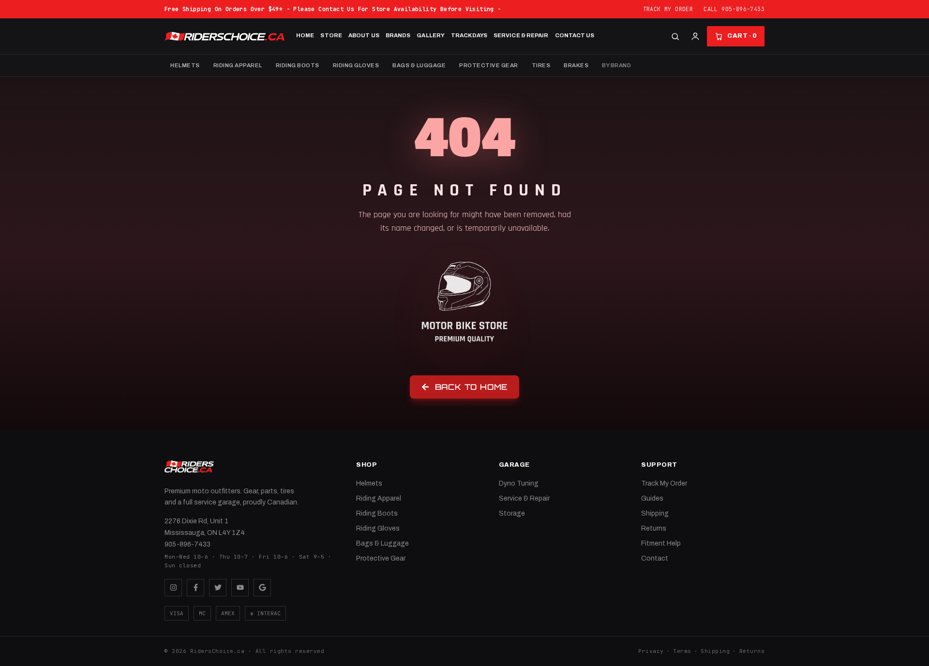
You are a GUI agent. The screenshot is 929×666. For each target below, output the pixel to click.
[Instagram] (173, 587)
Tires (541, 65)
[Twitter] (217, 587)
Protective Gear (488, 65)
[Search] (675, 36)
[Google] (262, 587)
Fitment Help (661, 543)
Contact (654, 558)
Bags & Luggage (419, 65)
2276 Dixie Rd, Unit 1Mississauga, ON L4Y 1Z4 (205, 527)
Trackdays (469, 35)
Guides (652, 498)
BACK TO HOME (471, 387)
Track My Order (668, 9)
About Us (363, 35)
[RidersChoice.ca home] (189, 466)
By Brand (616, 65)
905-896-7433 (187, 544)
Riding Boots (297, 65)
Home (305, 35)
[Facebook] (195, 587)
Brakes (576, 65)
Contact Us (575, 35)
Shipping (655, 513)
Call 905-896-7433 (734, 9)
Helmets (185, 65)
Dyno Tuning (519, 483)
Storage (512, 513)
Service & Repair (521, 35)
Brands (398, 35)
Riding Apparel (237, 65)
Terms (682, 651)
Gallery (431, 35)
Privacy (651, 651)
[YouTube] (240, 587)
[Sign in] (695, 36)
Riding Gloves (356, 65)
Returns (653, 528)
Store (331, 35)
